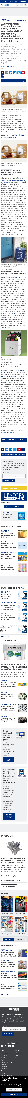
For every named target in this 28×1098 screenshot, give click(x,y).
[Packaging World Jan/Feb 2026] (21, 924)
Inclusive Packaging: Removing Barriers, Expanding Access (8, 964)
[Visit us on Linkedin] (9, 1046)
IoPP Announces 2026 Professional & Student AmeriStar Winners (14, 667)
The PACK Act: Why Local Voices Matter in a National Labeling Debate (8, 720)
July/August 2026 (7, 913)
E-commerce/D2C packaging (14, 20)
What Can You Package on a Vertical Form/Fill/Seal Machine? (6, 596)
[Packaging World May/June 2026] (21, 904)
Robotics (4, 541)
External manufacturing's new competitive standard (9, 975)
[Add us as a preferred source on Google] (2, 76)
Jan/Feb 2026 (21, 934)
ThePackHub (10, 66)
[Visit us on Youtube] (13, 1046)
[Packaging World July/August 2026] (7, 904)
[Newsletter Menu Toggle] (17, 4)
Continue (14, 1094)
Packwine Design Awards (9, 376)
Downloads (5, 960)
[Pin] (23, 72)
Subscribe (8, 939)
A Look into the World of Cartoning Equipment (8, 617)
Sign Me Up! (9, 480)
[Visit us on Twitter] (5, 1046)
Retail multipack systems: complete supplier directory (8, 986)
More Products (9, 886)
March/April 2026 (7, 934)
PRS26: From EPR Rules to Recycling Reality (7, 696)
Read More (8, 759)
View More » (5, 636)
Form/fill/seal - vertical (6, 592)
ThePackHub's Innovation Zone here (12, 136)
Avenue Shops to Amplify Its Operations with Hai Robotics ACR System (8, 545)
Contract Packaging (8, 971)
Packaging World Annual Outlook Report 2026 (7, 516)
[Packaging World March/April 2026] (7, 924)
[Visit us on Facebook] (2, 1046)
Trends (4, 19)
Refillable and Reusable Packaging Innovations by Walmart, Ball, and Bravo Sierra (8, 556)
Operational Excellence (5, 531)
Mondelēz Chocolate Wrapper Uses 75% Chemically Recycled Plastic (8, 684)
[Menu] (25, 4)
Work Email (6, 472)
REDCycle (10, 398)
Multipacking (5, 983)
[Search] (21, 4)
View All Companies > (14, 507)
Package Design (6, 662)
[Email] (6, 72)
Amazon (17, 313)
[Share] (10, 72)
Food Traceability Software (11, 880)
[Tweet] (19, 72)
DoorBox (14, 277)
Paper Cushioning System (10, 876)
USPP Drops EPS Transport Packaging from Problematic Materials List (8, 708)
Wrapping (4, 680)
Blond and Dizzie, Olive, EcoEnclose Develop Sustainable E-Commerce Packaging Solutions (8, 568)
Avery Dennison (8, 444)
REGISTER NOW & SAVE (9, 816)
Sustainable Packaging (8, 552)
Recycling (4, 692)
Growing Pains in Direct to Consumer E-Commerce (8, 535)
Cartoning (4, 614)
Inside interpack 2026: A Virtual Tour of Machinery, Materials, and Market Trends (9, 954)
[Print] (2, 72)
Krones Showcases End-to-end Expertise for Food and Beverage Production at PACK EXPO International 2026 (13, 860)
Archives (20, 939)
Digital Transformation (6, 950)
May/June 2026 (20, 913)
